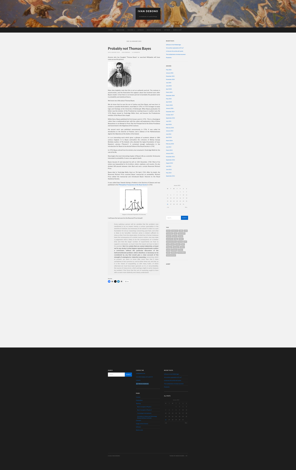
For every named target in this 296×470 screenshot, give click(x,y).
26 (167, 204)
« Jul (168, 207)
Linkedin (138, 380)
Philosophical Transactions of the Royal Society (133, 185)
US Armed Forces (171, 255)
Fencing (180, 236)
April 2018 (169, 102)
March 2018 (169, 105)
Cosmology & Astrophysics (144, 413)
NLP (183, 244)
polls (168, 249)
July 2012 (168, 166)
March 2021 (169, 92)
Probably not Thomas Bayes (129, 48)
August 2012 (169, 163)
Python (180, 249)
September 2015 (170, 118)
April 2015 (169, 124)
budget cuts (174, 230)
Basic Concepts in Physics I (144, 406)
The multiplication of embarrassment (176, 54)
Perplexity (169, 57)
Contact (110, 30)
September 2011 (170, 176)
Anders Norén (179, 455)
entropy (175, 236)
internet (180, 241)
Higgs (176, 239)
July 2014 (168, 134)
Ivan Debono (148, 11)
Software (167, 30)
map (168, 244)
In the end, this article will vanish (174, 51)
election (169, 236)
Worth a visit (177, 30)
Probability (174, 249)
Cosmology (169, 233)
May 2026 (168, 69)
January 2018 (169, 108)
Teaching (130, 30)
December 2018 (170, 95)
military (178, 244)
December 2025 (170, 76)
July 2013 (168, 147)
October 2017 (170, 114)
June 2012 (169, 169)
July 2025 (168, 82)
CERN (181, 230)
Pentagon (169, 247)
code (186, 230)
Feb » (186, 207)
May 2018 (168, 98)
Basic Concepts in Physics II (144, 410)
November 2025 (170, 79)
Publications (120, 30)
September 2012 (170, 160)
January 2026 (169, 73)
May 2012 (168, 172)
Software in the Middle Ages (173, 44)
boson (168, 230)
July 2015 (168, 121)
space (168, 252)
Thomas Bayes (181, 252)
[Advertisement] (175, 276)
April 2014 (169, 137)
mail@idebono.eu (140, 373)
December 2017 (170, 111)
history (181, 239)
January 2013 (169, 153)
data (175, 233)
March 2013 (169, 150)
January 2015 (169, 131)
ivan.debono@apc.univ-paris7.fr (144, 377)
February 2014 (170, 143)
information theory (171, 241)
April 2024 (169, 89)
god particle (170, 239)
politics (182, 247)
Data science (182, 233)
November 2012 (170, 156)
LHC (185, 241)
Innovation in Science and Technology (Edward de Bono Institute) (147, 417)
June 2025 (169, 85)
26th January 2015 (114, 52)
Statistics (174, 252)
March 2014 (169, 140)
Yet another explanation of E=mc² (175, 48)
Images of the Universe (154, 30)
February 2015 (170, 127)
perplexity (176, 247)
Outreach (141, 30)
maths (172, 244)
